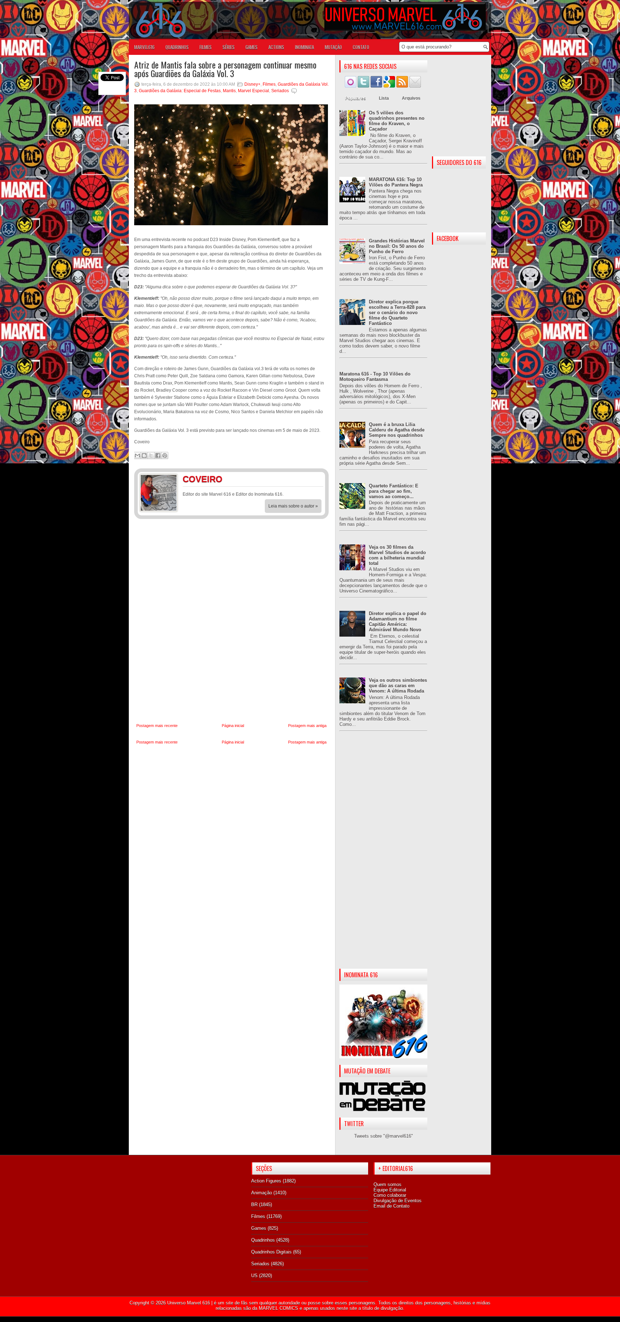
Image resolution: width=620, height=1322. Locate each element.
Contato (361, 47)
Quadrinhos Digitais (271, 1252)
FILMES (205, 47)
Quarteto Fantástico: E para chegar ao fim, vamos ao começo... (393, 491)
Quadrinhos (263, 1240)
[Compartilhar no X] (151, 455)
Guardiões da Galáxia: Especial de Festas (180, 90)
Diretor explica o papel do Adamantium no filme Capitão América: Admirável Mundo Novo (397, 621)
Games (258, 1228)
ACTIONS (276, 47)
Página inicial (233, 725)
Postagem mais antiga (307, 725)
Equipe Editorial (390, 1190)
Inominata (304, 47)
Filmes (269, 84)
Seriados (280, 90)
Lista (384, 98)
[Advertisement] (383, 855)
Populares (355, 98)
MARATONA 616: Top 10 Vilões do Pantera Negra (396, 182)
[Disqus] (231, 621)
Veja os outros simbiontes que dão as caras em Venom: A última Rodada (398, 685)
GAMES (251, 47)
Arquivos (411, 98)
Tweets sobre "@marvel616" (383, 1136)
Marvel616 (144, 47)
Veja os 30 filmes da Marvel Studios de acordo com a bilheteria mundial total (397, 555)
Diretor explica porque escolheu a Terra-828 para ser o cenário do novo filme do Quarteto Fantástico (397, 312)
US (254, 1275)
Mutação (333, 47)
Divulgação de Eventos (398, 1200)
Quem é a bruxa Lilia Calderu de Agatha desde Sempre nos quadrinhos (396, 430)
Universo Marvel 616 (188, 1303)
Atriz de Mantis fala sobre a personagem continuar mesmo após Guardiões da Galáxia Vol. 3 (225, 68)
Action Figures (266, 1181)
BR (254, 1204)
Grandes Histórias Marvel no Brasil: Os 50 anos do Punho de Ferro (397, 246)
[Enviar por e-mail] (137, 455)
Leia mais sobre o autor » (293, 506)
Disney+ (252, 84)
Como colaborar (390, 1195)
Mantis (229, 90)
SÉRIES (228, 47)
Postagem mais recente (157, 725)
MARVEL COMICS (278, 1308)
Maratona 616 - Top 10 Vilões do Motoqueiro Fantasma (374, 376)
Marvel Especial (253, 90)
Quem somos (387, 1184)
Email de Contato (391, 1206)
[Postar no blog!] (144, 455)
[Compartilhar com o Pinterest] (164, 455)
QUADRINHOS (177, 47)
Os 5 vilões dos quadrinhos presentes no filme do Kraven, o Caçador (396, 121)
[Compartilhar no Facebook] (157, 455)
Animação (261, 1192)
